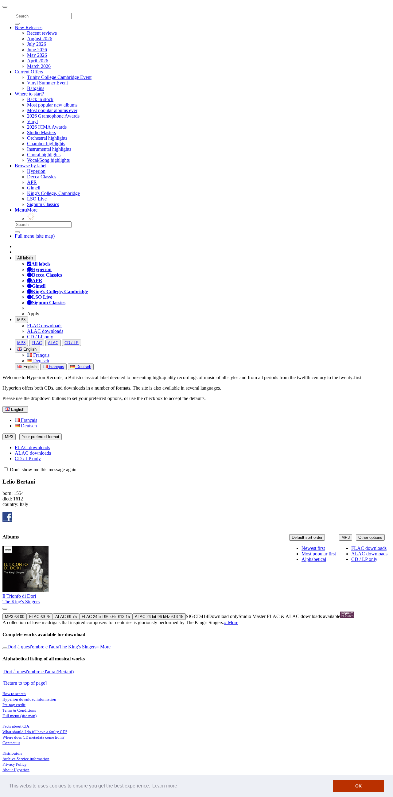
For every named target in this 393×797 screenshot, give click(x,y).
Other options (370, 537)
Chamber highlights (46, 143)
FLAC (37, 342)
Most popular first (319, 553)
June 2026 (37, 49)
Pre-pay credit (13, 704)
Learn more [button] (164, 785)
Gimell (33, 187)
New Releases (28, 27)
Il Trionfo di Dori (19, 596)
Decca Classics (41, 176)
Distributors (12, 753)
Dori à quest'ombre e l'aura (33, 646)
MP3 (21, 319)
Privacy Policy (14, 764)
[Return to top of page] (24, 683)
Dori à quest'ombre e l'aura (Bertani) (38, 671)
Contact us (11, 743)
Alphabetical (314, 559)
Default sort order (307, 537)
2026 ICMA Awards (47, 127)
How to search (14, 693)
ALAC (53, 342)
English (29, 366)
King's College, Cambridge (53, 193)
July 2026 (36, 44)
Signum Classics (43, 204)
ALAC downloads (45, 331)
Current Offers (29, 71)
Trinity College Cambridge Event (59, 77)
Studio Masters (41, 132)
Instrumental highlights (49, 149)
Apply (33, 313)
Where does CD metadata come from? (33, 737)
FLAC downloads (44, 325)
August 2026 (39, 38)
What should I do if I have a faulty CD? (34, 731)
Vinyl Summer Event (47, 82)
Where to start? (29, 93)
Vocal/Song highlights (48, 160)
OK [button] (358, 785)
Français (40, 355)
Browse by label (30, 165)
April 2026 (37, 60)
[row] (196, 585)
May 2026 (37, 55)
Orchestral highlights (47, 138)
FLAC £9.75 (39, 616)
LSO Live (37, 198)
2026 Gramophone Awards (53, 116)
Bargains (35, 88)
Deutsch (40, 360)
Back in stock (40, 99)
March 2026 (39, 66)
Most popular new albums (52, 104)
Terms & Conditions (19, 710)
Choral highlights (43, 154)
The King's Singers (21, 601)
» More (231, 622)
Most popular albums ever (52, 110)
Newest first (313, 548)
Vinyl (32, 121)
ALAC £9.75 (66, 616)
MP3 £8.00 (14, 616)
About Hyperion (15, 770)
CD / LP (71, 342)
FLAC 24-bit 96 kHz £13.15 (106, 616)
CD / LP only (40, 336)
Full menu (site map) (35, 236)
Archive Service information (25, 758)
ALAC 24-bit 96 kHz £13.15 (159, 616)
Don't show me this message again (42, 469)
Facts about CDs (15, 726)
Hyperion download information (29, 699)
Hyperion (36, 171)
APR (32, 182)
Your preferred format (40, 436)
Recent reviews (42, 33)
